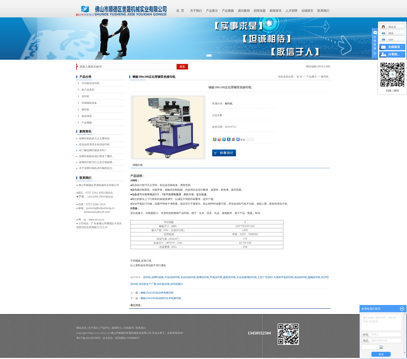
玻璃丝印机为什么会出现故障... (96, 162)
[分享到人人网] (228, 139)
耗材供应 (87, 116)
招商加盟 (260, 10)
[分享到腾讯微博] (224, 139)
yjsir (391, 39)
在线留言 (307, 10)
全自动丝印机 (188, 277)
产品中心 (105, 327)
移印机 (85, 109)
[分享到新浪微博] (219, 139)
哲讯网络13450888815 (127, 338)
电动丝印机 (300, 277)
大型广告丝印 (265, 277)
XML (328, 66)
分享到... (394, 54)
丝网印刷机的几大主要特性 (94, 138)
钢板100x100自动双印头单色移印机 (161, 298)
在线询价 (224, 153)
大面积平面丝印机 (283, 277)
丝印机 (85, 96)
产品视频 (228, 10)
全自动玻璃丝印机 (247, 277)
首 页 (180, 10)
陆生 (391, 33)
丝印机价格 (163, 284)
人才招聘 (291, 10)
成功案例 (244, 10)
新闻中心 (117, 327)
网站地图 (311, 66)
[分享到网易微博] (233, 139)
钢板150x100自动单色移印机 (157, 292)
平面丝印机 (216, 277)
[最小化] (402, 309)
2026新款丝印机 (90, 83)
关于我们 (196, 10)
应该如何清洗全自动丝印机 (94, 144)
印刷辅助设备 (89, 102)
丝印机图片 (176, 284)
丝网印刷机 (157, 277)
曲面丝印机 (229, 277)
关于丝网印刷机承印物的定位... (96, 168)
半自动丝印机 (172, 277)
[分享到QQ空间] (214, 139)
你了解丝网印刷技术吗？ (93, 150)
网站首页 (81, 327)
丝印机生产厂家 (147, 284)
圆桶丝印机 (314, 277)
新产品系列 (88, 89)
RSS (320, 66)
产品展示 (212, 10)
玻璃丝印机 (203, 277)
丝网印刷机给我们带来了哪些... (96, 156)
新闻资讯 (276, 10)
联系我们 (323, 10)
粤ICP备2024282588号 (88, 338)
